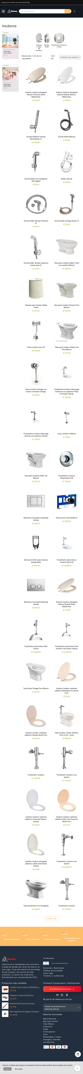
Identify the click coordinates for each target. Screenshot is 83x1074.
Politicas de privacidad (52, 970)
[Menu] (3, 11)
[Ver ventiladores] (10, 46)
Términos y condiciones (53, 976)
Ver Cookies (19, 1069)
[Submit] (67, 11)
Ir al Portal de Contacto (60, 989)
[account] (74, 11)
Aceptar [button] (7, 1069)
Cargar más (51, 918)
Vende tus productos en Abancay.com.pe (55, 1007)
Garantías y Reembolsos (53, 968)
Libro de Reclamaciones (59, 963)
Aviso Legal (48, 973)
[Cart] (79, 11)
